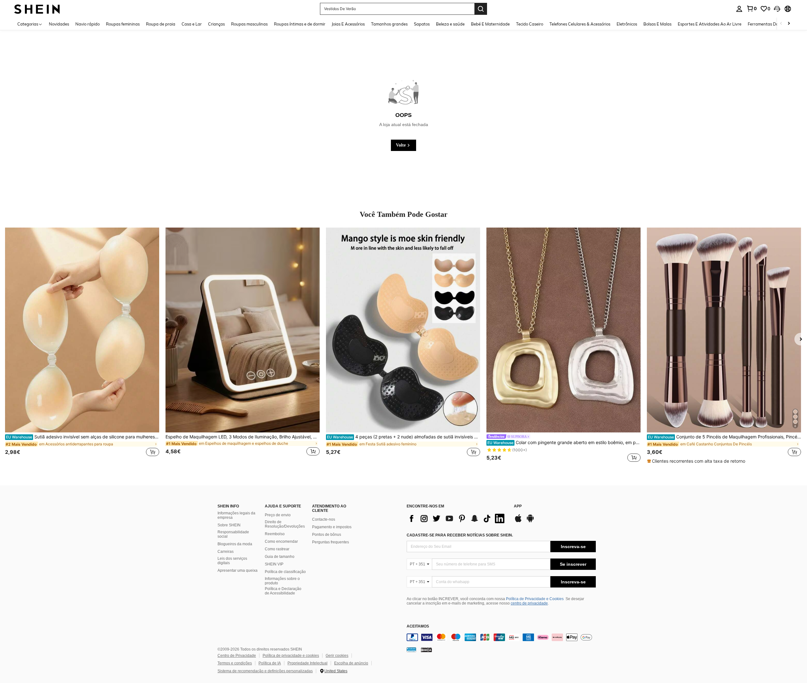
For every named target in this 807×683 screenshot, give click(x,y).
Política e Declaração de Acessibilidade (283, 591)
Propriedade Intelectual (307, 663)
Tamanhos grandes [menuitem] (389, 23)
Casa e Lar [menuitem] (192, 23)
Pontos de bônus (326, 534)
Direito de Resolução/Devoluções (285, 524)
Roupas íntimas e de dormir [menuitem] (299, 23)
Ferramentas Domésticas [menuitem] (771, 23)
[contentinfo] (501, 637)
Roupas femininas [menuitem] (123, 23)
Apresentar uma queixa (238, 570)
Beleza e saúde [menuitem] (450, 23)
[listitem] (82, 345)
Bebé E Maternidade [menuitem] (490, 23)
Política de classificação (285, 572)
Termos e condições (235, 663)
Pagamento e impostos (331, 527)
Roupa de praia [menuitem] (160, 23)
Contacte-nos (323, 519)
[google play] (530, 521)
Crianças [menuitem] (216, 23)
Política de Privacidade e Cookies (535, 599)
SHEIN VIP (274, 564)
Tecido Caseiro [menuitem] (529, 23)
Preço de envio (278, 515)
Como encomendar (281, 541)
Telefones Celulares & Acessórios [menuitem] (579, 23)
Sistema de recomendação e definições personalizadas (265, 671)
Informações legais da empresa (236, 515)
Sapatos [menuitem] (422, 23)
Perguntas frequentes (330, 542)
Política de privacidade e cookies (291, 655)
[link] (751, 8)
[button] (777, 9)
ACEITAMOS (418, 626)
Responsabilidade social (233, 534)
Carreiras (226, 551)
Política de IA (269, 663)
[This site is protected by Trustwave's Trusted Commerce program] (411, 649)
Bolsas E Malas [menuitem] (657, 23)
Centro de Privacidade (237, 655)
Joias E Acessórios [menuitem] (348, 23)
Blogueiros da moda (235, 544)
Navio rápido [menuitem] (87, 23)
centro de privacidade (529, 603)
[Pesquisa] (480, 9)
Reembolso (275, 534)
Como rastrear (277, 549)
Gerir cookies (337, 655)
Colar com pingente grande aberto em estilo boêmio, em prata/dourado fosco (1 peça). (564, 442)
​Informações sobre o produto (282, 580)
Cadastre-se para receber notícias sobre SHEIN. (460, 535)
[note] (697, 461)
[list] (457, 518)
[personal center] (739, 9)
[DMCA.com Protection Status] (426, 649)
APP (518, 506)
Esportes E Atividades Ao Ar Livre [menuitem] (709, 23)
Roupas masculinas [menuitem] (249, 23)
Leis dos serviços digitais (232, 560)
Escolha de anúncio (351, 663)
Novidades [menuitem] (59, 23)
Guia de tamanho (279, 556)
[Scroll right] (789, 24)
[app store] (518, 521)
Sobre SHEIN (229, 525)
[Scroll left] (781, 24)
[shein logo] (37, 8)
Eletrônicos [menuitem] (627, 23)
